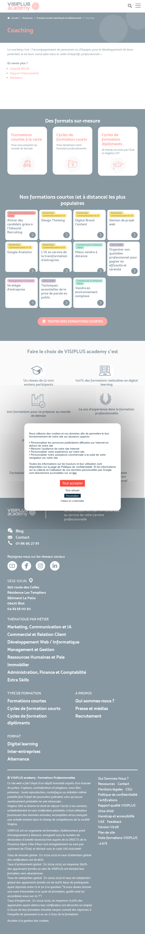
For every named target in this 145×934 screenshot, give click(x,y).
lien (74, 472)
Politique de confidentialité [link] (72, 501)
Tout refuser (72, 490)
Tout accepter (72, 483)
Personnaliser (72, 496)
